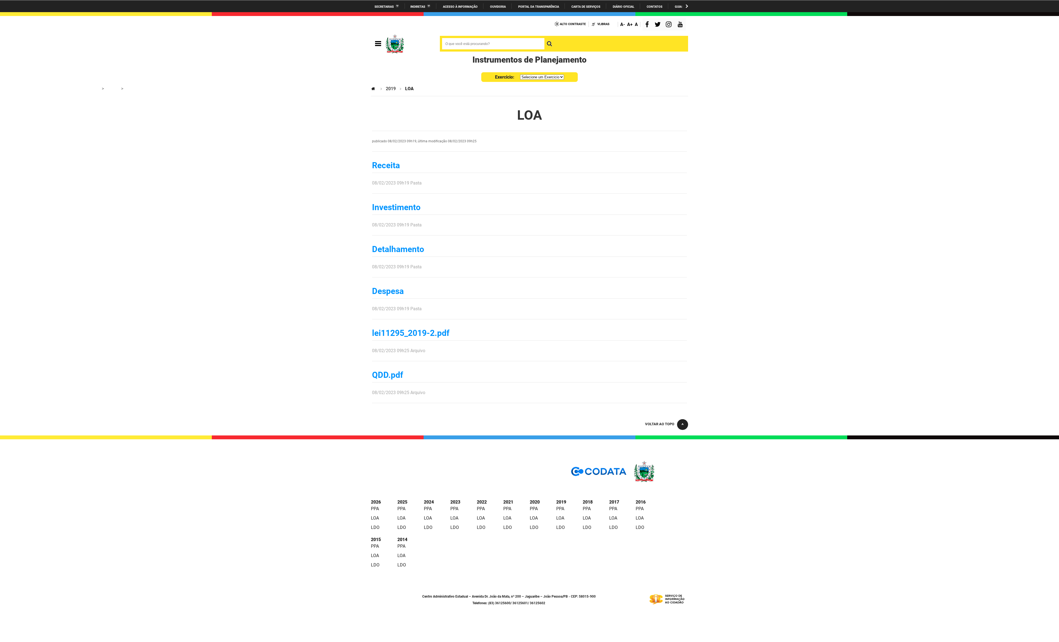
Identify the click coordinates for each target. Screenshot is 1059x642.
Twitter (658, 25)
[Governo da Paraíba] (660, 481)
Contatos (654, 7)
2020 (535, 502)
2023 (455, 502)
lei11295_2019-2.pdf (411, 333)
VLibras (603, 24)
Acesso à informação (460, 7)
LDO (375, 527)
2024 (429, 502)
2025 (402, 502)
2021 (508, 502)
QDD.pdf (387, 375)
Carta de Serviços (585, 7)
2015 (376, 539)
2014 (402, 539)
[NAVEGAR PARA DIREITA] (687, 6)
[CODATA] (598, 473)
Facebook (648, 25)
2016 (641, 502)
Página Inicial (373, 88)
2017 (614, 502)
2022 (482, 502)
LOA (375, 518)
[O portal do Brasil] (409, 44)
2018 (588, 502)
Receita (386, 165)
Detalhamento (398, 249)
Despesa (388, 291)
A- (622, 24)
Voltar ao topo (659, 424)
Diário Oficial (623, 7)
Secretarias (384, 7)
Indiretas (417, 7)
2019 (391, 88)
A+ (630, 24)
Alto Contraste (573, 24)
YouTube (680, 25)
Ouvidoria (498, 7)
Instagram (669, 25)
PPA (375, 508)
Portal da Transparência (538, 7)
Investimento (396, 207)
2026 (376, 502)
